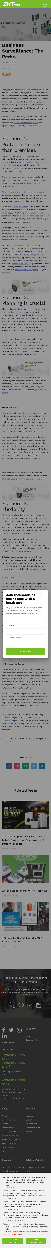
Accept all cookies (12, 1241)
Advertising (12, 1209)
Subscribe (25, 651)
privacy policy (17, 1234)
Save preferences (36, 1241)
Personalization (15, 1220)
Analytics (11, 1198)
